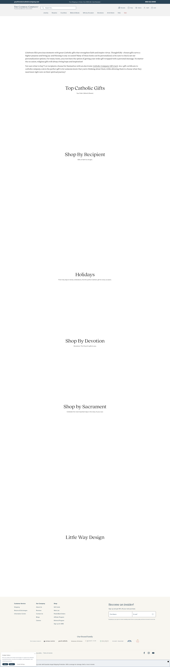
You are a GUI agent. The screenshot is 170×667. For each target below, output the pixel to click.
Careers (38, 620)
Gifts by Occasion (88, 13)
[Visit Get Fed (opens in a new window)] (129, 641)
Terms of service (47, 653)
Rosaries (54, 13)
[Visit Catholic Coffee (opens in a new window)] (49, 641)
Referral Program (59, 620)
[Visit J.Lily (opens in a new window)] (104, 641)
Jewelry (45, 13)
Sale (125, 13)
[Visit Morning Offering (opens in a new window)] (76, 641)
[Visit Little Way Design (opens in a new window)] (138, 641)
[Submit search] (43, 8)
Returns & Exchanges (20, 610)
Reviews (38, 610)
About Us (39, 607)
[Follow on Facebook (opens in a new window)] (144, 653)
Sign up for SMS (59, 624)
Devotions (100, 13)
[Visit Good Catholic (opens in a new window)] (63, 641)
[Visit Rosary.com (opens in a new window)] (90, 641)
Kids (119, 13)
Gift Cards (57, 607)
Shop (55, 604)
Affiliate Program (59, 617)
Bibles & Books (74, 13)
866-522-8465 (150, 2)
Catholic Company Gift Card (105, 66)
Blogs (38, 617)
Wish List (56, 610)
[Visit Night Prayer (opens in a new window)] (118, 641)
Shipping (17, 607)
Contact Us (39, 614)
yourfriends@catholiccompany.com (26, 2)
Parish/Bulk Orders (59, 614)
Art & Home (110, 13)
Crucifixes (64, 13)
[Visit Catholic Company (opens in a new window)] (35, 641)
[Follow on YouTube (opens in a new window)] (153, 653)
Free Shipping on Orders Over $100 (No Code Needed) (85, 2)
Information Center (20, 614)
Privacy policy (38, 653)
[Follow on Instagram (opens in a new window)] (149, 653)
